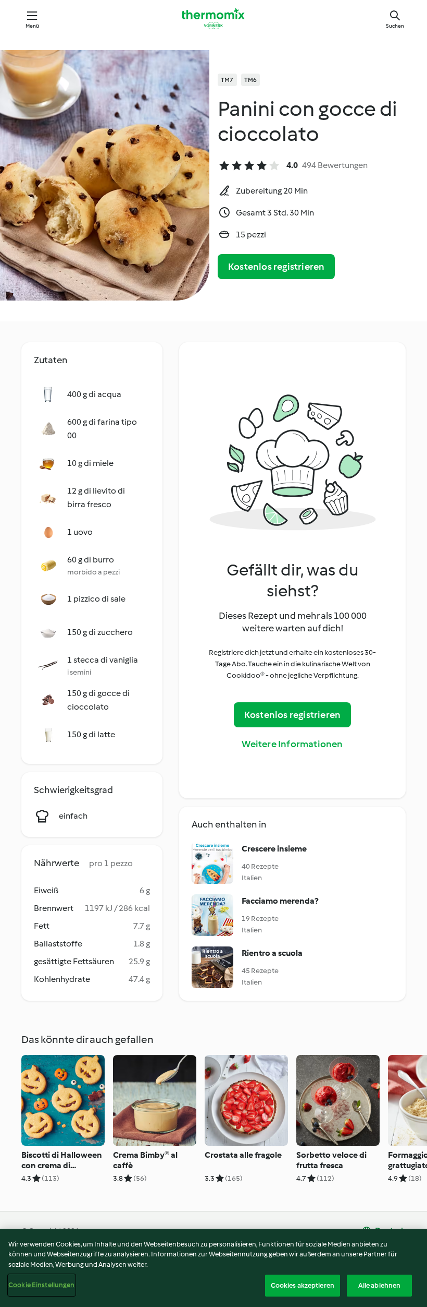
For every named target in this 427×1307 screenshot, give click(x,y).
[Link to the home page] (213, 18)
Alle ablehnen (379, 1285)
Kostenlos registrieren (276, 266)
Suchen (395, 25)
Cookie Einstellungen (41, 1285)
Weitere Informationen (292, 744)
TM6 (250, 79)
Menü (33, 25)
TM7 (227, 79)
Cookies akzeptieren (302, 1285)
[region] (213, 1268)
